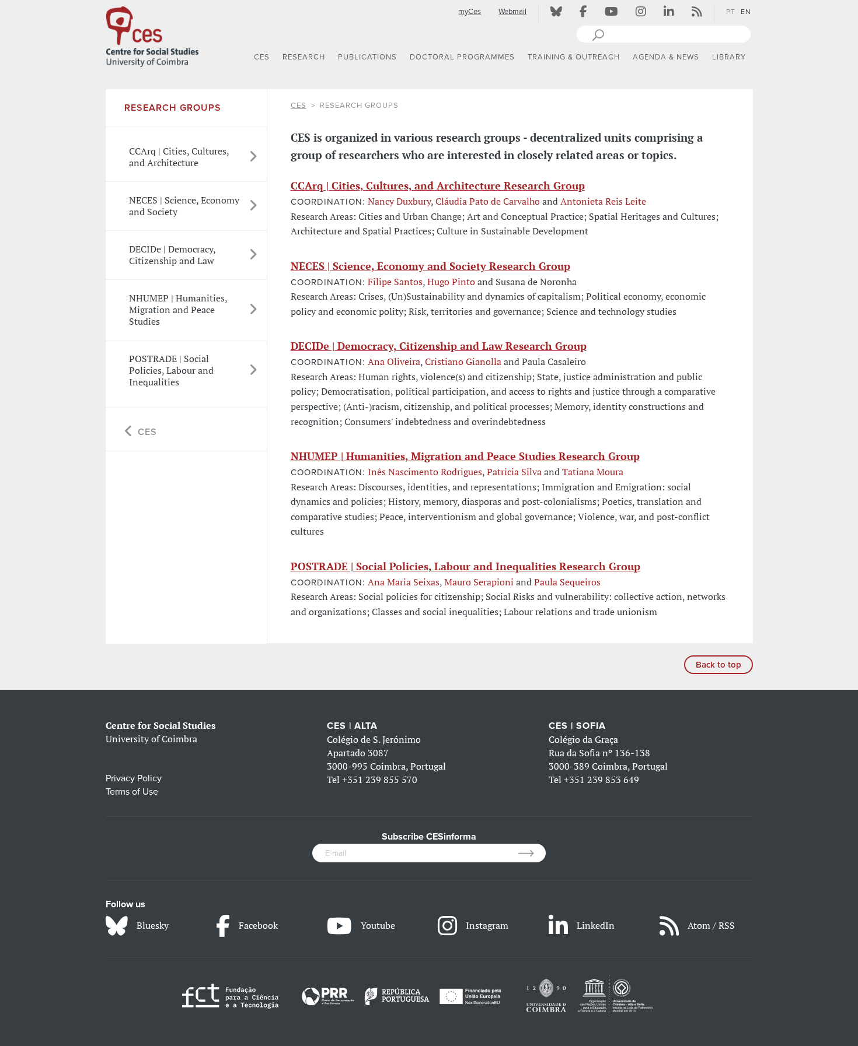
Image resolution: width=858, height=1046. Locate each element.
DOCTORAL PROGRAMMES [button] (462, 57)
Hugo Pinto (451, 281)
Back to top (718, 664)
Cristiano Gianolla (463, 361)
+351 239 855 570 (379, 779)
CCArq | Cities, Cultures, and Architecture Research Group (438, 185)
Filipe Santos (395, 281)
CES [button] (262, 57)
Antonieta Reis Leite (603, 201)
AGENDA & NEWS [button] (666, 57)
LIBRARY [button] (729, 57)
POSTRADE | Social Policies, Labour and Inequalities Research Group (465, 566)
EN (746, 12)
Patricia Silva (514, 471)
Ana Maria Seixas (404, 581)
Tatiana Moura (592, 471)
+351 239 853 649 (601, 779)
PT (730, 12)
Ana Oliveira (394, 361)
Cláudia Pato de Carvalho (487, 201)
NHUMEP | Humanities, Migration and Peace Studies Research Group (465, 456)
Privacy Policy (134, 778)
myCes (469, 11)
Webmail (512, 11)
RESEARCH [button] (303, 57)
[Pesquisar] (598, 34)
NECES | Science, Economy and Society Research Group (430, 266)
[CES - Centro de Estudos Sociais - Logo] (152, 34)
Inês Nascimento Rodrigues (425, 471)
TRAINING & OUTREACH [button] (574, 57)
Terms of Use (132, 792)
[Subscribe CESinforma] (532, 853)
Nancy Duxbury (399, 201)
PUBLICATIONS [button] (367, 57)
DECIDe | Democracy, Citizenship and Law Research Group (439, 346)
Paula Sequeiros (567, 581)
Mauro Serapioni (479, 581)
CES (298, 105)
